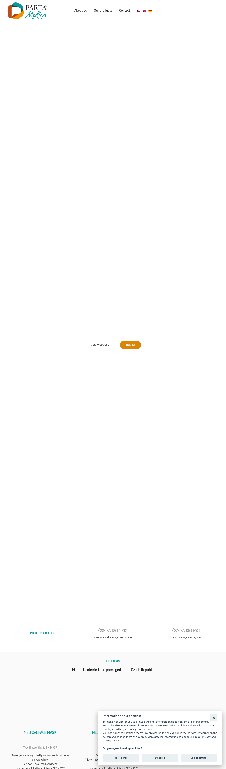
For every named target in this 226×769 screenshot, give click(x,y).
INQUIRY (130, 344)
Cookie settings (199, 757)
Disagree (160, 757)
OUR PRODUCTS (100, 344)
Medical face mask (40, 733)
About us (80, 10)
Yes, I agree (121, 757)
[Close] (213, 717)
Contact (124, 10)
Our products (103, 10)
